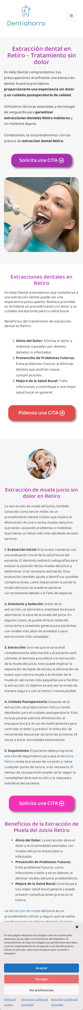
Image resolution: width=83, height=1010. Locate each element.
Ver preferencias (41, 990)
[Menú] (71, 16)
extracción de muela (24, 911)
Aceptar (42, 968)
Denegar (41, 979)
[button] (77, 927)
